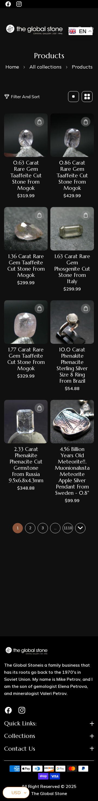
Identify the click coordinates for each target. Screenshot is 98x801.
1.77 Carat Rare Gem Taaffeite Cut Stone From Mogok (26, 359)
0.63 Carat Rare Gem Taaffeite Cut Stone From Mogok (26, 175)
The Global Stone (49, 793)
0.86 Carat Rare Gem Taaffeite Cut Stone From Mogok (72, 175)
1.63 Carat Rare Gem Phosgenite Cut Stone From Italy (72, 268)
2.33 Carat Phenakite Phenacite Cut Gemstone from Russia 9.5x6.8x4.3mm (26, 465)
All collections (45, 67)
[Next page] (80, 528)
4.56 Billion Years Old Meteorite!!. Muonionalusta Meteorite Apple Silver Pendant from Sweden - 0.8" (72, 471)
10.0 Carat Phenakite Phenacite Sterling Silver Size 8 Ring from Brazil (72, 365)
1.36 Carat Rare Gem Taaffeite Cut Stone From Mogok (26, 265)
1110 (68, 528)
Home (12, 67)
